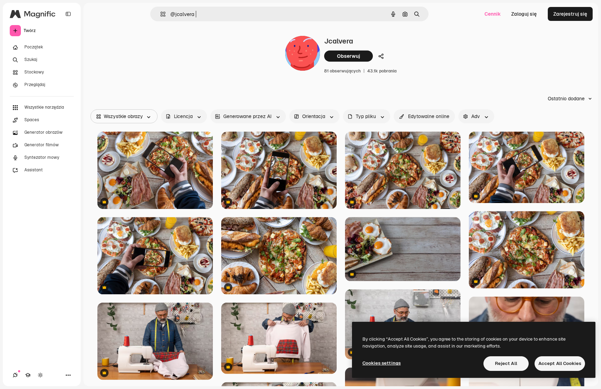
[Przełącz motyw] (40, 375)
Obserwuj (348, 56)
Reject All (506, 363)
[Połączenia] (15, 375)
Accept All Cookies (559, 363)
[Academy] (27, 375)
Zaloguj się (524, 14)
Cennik (492, 14)
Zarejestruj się (570, 14)
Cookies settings (381, 363)
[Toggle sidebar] (68, 14)
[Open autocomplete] (160, 14)
